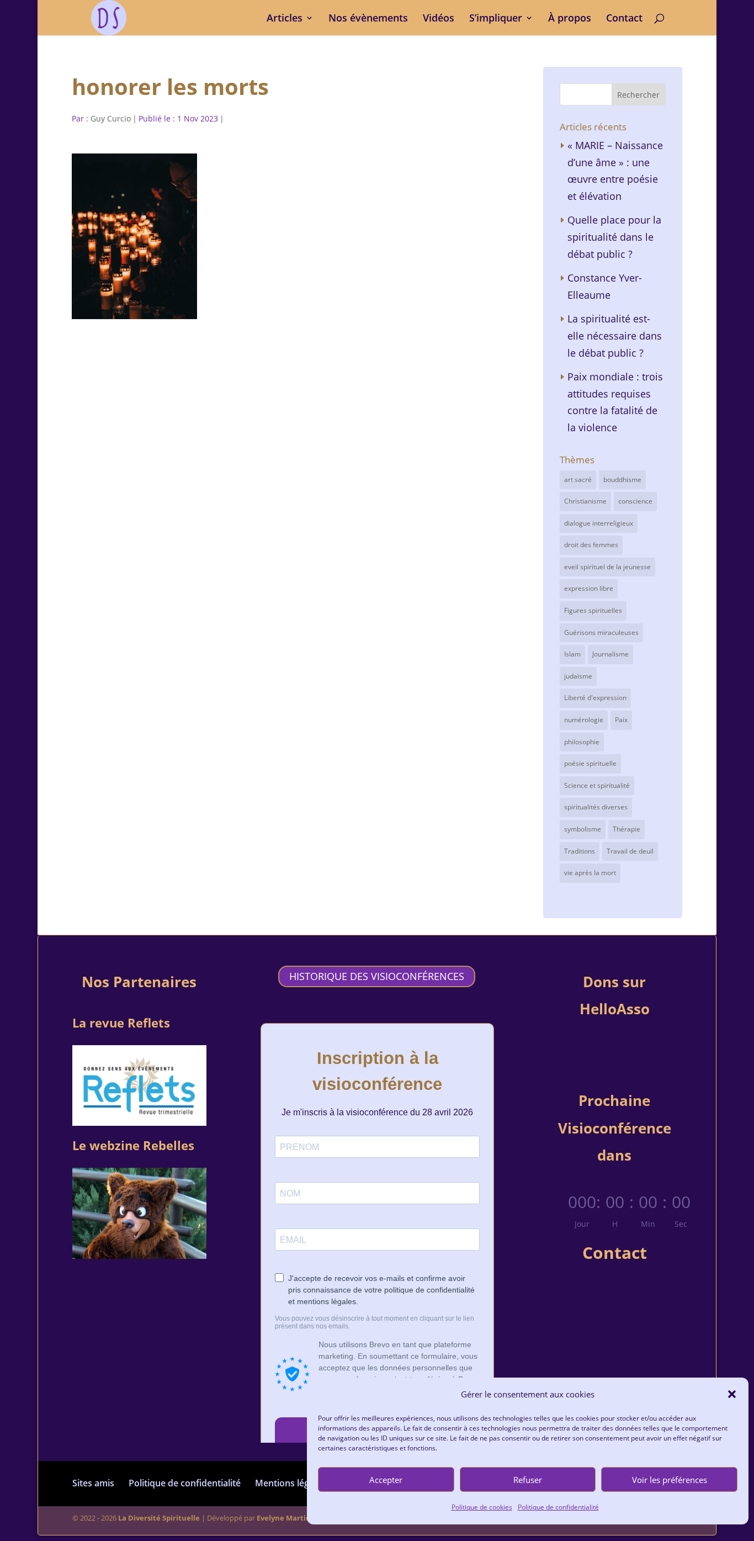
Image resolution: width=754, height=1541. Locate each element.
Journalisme (610, 654)
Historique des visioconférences (376, 976)
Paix (621, 719)
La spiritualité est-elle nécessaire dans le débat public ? (614, 335)
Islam (572, 654)
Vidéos (438, 19)
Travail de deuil (630, 851)
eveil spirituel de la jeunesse (607, 566)
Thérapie (626, 829)
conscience (635, 501)
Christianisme (585, 501)
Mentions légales (290, 1483)
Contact (624, 19)
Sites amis (93, 1483)
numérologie (583, 719)
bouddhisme (622, 479)
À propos (569, 19)
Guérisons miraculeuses (601, 632)
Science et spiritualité (597, 785)
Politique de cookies (482, 1507)
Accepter (385, 1479)
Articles (284, 19)
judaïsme (578, 676)
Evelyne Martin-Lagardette (305, 1518)
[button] (731, 1394)
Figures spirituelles (593, 610)
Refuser (527, 1479)
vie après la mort (590, 872)
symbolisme (582, 829)
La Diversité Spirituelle (159, 1518)
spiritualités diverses (596, 807)
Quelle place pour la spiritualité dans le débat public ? (614, 236)
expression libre (588, 588)
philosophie (581, 741)
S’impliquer (495, 19)
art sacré (578, 479)
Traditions (579, 851)
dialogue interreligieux (598, 523)
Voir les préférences (669, 1479)
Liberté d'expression (595, 697)
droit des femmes (591, 544)
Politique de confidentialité (558, 1507)
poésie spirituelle (590, 763)
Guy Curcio (111, 118)
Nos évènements (368, 19)
